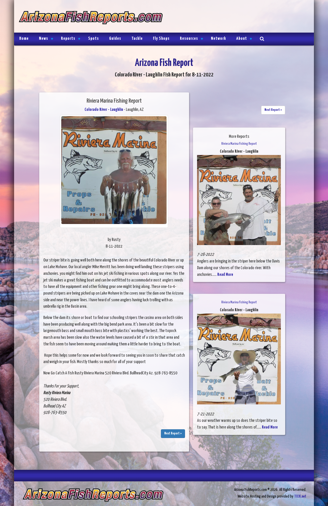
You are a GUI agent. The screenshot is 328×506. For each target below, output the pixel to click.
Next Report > (173, 433)
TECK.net (300, 496)
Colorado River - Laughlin (104, 110)
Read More (225, 275)
